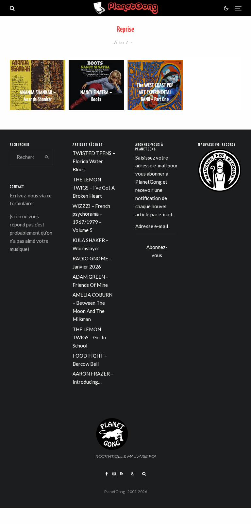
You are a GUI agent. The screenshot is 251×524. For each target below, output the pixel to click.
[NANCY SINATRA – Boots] (96, 85)
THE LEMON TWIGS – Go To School (89, 337)
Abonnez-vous (156, 249)
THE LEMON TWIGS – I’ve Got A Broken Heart (94, 188)
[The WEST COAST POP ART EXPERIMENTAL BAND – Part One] (155, 85)
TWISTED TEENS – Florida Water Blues (94, 161)
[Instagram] (114, 474)
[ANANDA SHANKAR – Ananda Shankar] (37, 85)
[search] (47, 157)
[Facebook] (106, 474)
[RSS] (122, 474)
